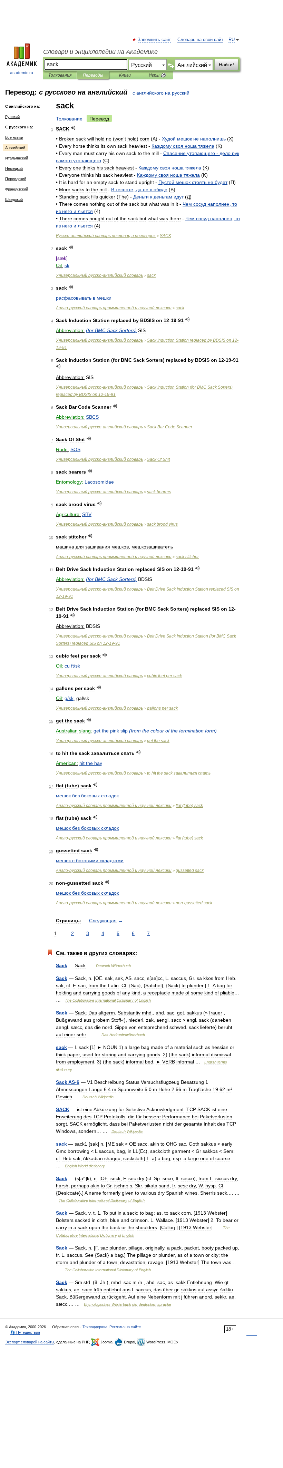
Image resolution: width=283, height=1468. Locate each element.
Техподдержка (94, 1327)
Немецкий (14, 168)
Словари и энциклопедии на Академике (100, 51)
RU (231, 39)
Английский (15, 148)
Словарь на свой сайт (200, 39)
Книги (125, 75)
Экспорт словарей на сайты (29, 1342)
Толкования (59, 75)
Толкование (69, 118)
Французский (16, 189)
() (111, 330)
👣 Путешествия (25, 1332)
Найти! (226, 64)
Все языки (14, 137)
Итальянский (16, 158)
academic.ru (21, 72)
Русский (12, 117)
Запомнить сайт (154, 39)
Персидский (15, 179)
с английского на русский (161, 93)
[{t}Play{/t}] (73, 127)
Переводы (93, 75)
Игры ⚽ (157, 75)
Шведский (14, 199)
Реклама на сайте (125, 1327)
